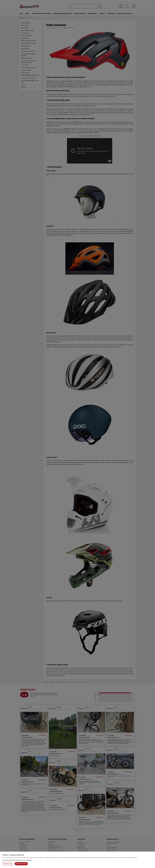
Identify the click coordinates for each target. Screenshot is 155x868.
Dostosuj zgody (8, 863)
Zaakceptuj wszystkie (21, 863)
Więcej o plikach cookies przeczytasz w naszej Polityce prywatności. (17, 860)
